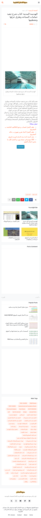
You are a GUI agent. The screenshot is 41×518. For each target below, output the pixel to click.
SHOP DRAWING (32, 409)
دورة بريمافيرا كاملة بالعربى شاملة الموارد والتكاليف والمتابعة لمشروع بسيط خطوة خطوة (16, 324)
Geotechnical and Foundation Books (27, 406)
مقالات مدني (24, 476)
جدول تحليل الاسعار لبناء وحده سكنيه (18, 307)
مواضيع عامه (13, 478)
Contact (19, 515)
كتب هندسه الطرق (17, 467)
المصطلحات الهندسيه (22, 423)
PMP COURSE (12, 406)
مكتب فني (15, 476)
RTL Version (11, 515)
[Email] (14, 199)
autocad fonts (32, 412)
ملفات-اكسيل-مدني (23, 478)
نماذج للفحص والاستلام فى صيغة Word (17, 339)
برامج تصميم (12, 423)
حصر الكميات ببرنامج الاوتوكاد (12, 221)
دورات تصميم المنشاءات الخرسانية (15, 441)
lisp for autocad (16, 412)
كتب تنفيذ (24, 10)
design (25, 412)
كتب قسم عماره (32, 464)
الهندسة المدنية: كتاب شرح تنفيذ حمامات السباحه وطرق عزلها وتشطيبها (30, 223)
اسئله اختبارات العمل (31, 415)
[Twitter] (26, 199)
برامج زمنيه (33, 426)
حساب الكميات (24, 432)
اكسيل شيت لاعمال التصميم (14, 417)
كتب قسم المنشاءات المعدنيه (19, 461)
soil (9, 412)
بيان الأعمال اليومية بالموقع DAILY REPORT (16, 315)
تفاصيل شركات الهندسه (12, 429)
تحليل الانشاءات (24, 429)
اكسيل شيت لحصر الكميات (30, 420)
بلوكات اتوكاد (33, 429)
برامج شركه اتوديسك (23, 426)
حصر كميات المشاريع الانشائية (29, 435)
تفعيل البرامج (33, 432)
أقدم (3, 297)
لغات (7, 473)
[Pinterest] (22, 199)
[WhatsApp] (18, 199)
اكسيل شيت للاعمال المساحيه (14, 420)
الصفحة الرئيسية (33, 10)
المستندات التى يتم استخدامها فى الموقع (17, 331)
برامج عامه (13, 426)
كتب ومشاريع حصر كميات (18, 470)
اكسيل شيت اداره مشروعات (29, 417)
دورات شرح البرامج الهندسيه (30, 444)
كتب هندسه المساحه (31, 470)
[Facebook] (31, 199)
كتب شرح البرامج (32, 461)
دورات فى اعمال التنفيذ (15, 444)
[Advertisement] (20, 50)
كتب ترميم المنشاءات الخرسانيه (29, 455)
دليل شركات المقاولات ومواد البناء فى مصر (26, 438)
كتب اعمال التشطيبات (19, 452)
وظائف (25, 481)
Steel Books (22, 409)
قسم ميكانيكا (17, 449)
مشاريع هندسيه (32, 476)
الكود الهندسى (33, 423)
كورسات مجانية (14, 473)
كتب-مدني (28, 194)
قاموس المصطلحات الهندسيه (29, 449)
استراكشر (22, 415)
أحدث (37, 297)
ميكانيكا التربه (33, 481)
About (25, 515)
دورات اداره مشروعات (31, 441)
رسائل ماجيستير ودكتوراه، (30, 446)
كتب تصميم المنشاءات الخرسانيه (29, 458)
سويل (20, 446)
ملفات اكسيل (33, 478)
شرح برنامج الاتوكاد (12, 446)
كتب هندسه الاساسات (21, 464)
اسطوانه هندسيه (13, 415)
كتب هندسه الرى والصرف (30, 467)
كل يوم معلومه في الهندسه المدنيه (28, 473)
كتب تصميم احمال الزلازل (13, 455)
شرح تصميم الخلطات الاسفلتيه (14, 238)
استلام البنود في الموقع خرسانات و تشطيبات (31, 238)
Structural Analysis (11, 409)
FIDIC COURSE (23, 403)
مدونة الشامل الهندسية (18, 507)
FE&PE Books (33, 403)
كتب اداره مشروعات (31, 452)
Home (31, 515)
